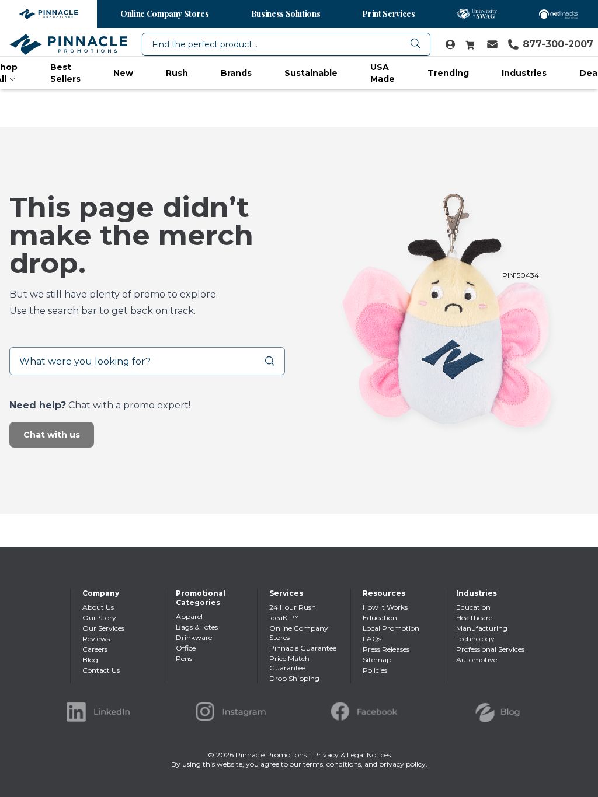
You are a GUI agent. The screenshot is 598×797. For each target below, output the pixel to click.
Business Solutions (286, 13)
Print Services (388, 13)
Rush (177, 73)
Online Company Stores (164, 13)
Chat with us (51, 434)
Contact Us (101, 670)
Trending (448, 73)
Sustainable (311, 73)
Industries (524, 73)
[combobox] (286, 44)
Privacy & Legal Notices (352, 754)
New (123, 73)
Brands (236, 73)
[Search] (274, 361)
